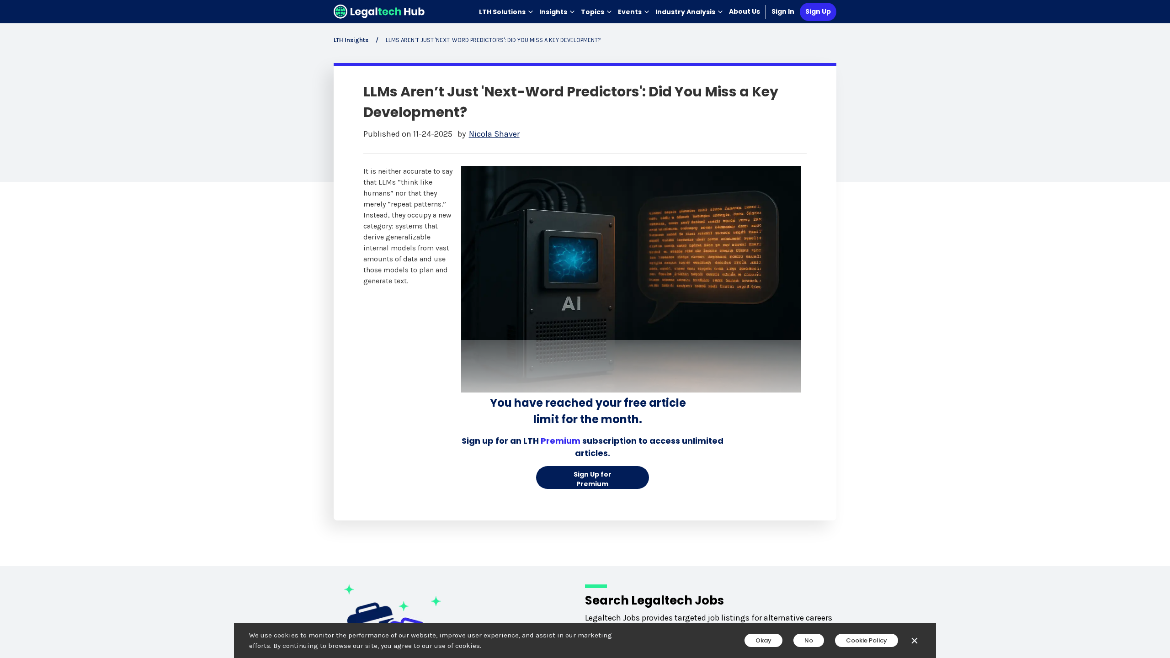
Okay (763, 640)
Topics (592, 11)
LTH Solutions (502, 11)
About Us (744, 11)
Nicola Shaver (494, 134)
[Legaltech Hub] (379, 11)
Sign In (782, 11)
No (808, 640)
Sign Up (818, 11)
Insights (553, 11)
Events (630, 11)
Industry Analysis (685, 11)
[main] (585, 329)
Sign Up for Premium (593, 479)
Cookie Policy (866, 640)
